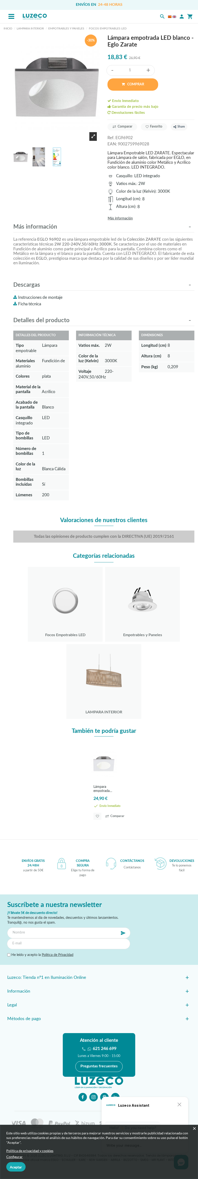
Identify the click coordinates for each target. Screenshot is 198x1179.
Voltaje (84, 371)
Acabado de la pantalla (27, 404)
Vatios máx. (126, 184)
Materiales (25, 361)
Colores (22, 376)
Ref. (110, 138)
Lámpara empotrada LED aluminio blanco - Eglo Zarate (103, 788)
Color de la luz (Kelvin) (136, 191)
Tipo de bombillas (24, 435)
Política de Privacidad (57, 955)
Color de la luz (25, 466)
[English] (174, 16)
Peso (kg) (149, 367)
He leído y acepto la (41, 955)
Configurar (14, 1157)
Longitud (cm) (128, 199)
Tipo (20, 345)
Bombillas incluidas (24, 481)
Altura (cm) (125, 206)
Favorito (156, 126)
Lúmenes (24, 495)
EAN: (112, 144)
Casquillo (124, 176)
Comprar (135, 84)
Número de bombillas (26, 451)
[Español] (170, 16)
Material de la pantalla (28, 389)
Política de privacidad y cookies (29, 1151)
